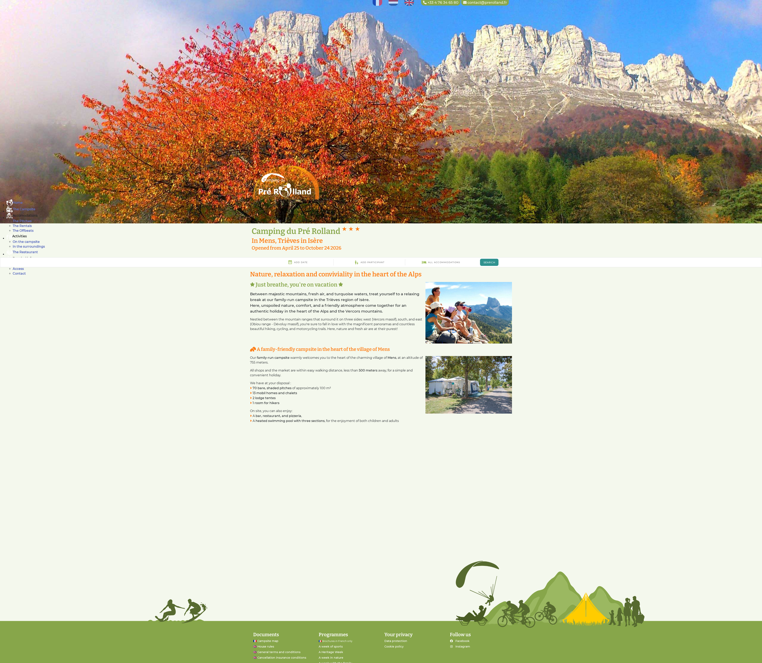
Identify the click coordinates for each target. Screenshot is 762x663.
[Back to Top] (754, 655)
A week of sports (331, 646)
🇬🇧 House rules (263, 646)
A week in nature (331, 657)
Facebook (462, 641)
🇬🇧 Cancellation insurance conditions (279, 657)
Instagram (462, 646)
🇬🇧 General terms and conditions (276, 652)
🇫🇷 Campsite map (265, 641)
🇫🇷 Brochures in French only (335, 641)
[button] (384, 215)
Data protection (395, 641)
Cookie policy (394, 646)
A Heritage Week (331, 652)
